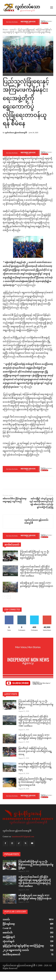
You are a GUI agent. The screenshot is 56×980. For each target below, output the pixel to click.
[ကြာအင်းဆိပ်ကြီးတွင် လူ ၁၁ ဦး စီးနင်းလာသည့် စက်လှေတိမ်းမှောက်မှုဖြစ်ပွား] (10, 556)
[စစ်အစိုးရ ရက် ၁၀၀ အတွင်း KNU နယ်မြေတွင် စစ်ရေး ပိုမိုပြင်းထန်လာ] (10, 587)
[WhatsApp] (24, 483)
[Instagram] (12, 843)
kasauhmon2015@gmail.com (23, 837)
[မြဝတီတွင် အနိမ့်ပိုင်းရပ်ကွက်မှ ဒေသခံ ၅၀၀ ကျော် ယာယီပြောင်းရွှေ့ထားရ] (9, 752)
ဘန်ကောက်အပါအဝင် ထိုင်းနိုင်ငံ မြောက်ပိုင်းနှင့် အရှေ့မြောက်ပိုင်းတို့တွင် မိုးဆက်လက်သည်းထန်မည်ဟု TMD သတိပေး (36, 571)
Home (5, 29)
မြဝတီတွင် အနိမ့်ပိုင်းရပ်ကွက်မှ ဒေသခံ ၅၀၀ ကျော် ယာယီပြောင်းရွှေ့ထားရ (35, 751)
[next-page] (8, 597)
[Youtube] (32, 843)
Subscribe (47, 617)
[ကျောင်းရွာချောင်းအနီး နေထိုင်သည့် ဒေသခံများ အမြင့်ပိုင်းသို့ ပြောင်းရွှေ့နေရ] (9, 767)
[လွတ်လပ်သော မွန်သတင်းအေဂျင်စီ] (14, 521)
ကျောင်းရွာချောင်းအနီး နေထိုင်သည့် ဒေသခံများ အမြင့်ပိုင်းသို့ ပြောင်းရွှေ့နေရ (35, 766)
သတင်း (13, 29)
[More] (33, 142)
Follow (21, 617)
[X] (11, 483)
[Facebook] (5, 483)
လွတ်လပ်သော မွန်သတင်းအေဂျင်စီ (16, 132)
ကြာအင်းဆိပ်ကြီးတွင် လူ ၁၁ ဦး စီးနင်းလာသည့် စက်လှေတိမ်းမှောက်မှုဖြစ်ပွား (34, 555)
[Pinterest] (18, 483)
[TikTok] (18, 843)
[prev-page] (4, 597)
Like (9, 617)
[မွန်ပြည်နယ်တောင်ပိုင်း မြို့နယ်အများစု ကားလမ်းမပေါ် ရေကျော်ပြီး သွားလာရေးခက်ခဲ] (9, 782)
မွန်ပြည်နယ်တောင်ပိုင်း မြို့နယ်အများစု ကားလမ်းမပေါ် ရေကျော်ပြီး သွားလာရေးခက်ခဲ (35, 782)
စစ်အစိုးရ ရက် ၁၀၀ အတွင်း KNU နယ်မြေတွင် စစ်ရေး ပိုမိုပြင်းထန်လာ (36, 585)
